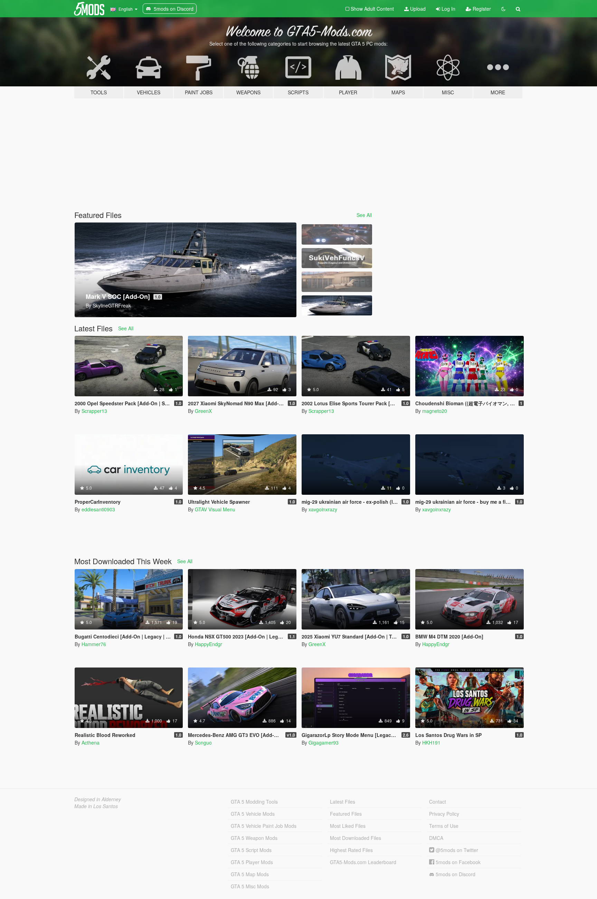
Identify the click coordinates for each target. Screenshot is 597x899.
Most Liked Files (348, 825)
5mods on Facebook (457, 862)
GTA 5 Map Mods (250, 874)
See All (364, 214)
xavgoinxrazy (323, 509)
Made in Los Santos (96, 806)
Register (481, 8)
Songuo (203, 742)
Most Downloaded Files (355, 837)
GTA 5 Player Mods (252, 862)
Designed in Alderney (97, 799)
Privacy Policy (444, 813)
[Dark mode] (503, 8)
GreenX (203, 410)
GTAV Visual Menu (215, 509)
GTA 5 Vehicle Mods (253, 813)
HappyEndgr (208, 644)
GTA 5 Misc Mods (250, 886)
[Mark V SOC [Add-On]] (337, 305)
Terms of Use (443, 825)
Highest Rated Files (351, 849)
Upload (417, 8)
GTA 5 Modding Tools (254, 801)
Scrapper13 (94, 410)
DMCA (436, 837)
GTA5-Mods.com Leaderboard (363, 862)
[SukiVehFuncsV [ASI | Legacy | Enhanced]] (337, 258)
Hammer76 (94, 644)
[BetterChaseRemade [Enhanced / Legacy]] (337, 234)
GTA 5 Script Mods (251, 849)
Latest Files (342, 801)
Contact (437, 801)
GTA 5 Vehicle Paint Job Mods (263, 825)
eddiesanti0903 (98, 509)
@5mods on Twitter (456, 849)
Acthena (91, 742)
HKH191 (431, 742)
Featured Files (346, 813)
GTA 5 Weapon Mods (254, 837)
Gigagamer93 (324, 742)
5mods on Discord (454, 874)
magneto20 (434, 410)
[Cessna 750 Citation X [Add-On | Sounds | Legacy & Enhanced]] (337, 282)
